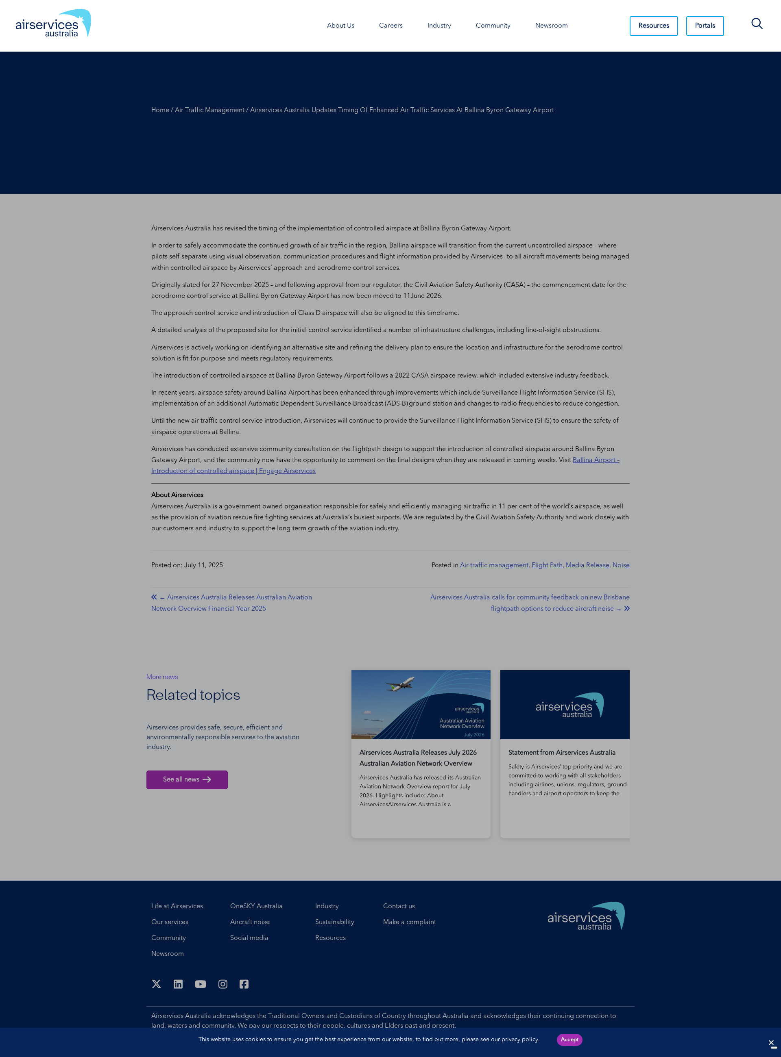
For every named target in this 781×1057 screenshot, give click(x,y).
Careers (391, 26)
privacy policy (520, 1039)
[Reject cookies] (771, 1042)
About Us (340, 26)
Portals (705, 26)
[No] (774, 1047)
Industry (439, 26)
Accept (570, 1039)
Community (493, 26)
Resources (654, 26)
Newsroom (551, 26)
